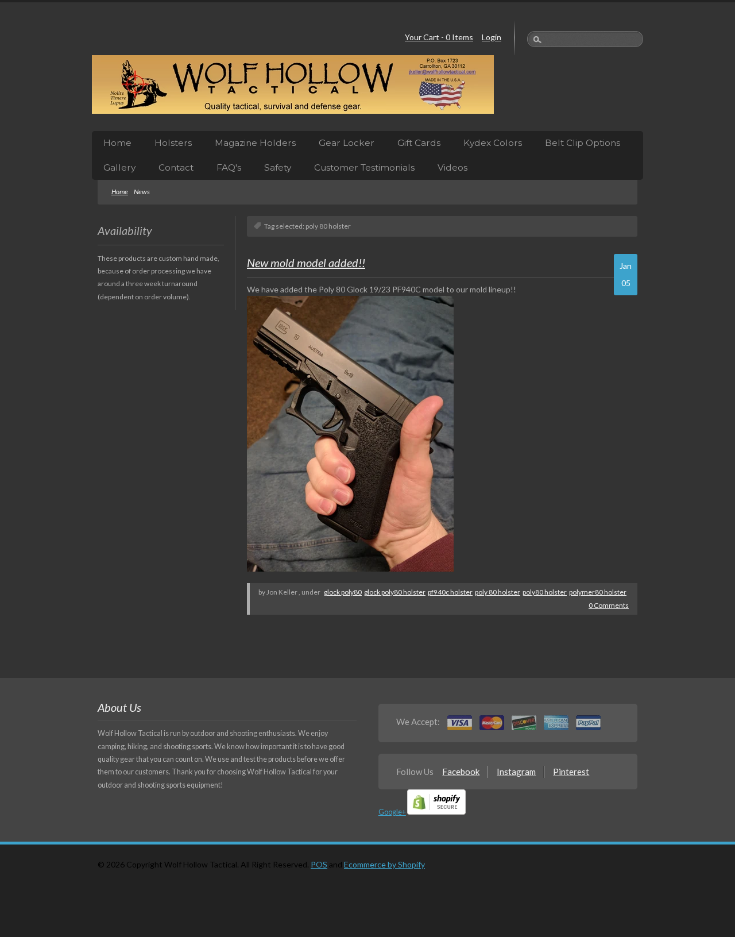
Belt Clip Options (582, 142)
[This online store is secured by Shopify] (436, 812)
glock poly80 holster (394, 592)
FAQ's (228, 167)
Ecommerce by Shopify (384, 864)
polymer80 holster (597, 592)
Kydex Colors (492, 142)
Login (491, 37)
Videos (452, 167)
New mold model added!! (306, 262)
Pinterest (571, 771)
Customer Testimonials (364, 167)
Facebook (460, 771)
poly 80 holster (497, 592)
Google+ (392, 812)
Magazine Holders (255, 142)
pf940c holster (450, 592)
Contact (176, 167)
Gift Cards (418, 142)
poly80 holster (545, 592)
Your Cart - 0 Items (439, 37)
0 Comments (609, 605)
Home (117, 142)
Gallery (119, 167)
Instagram (516, 771)
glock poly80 (343, 592)
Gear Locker (346, 142)
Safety (277, 167)
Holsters (173, 142)
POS (319, 864)
